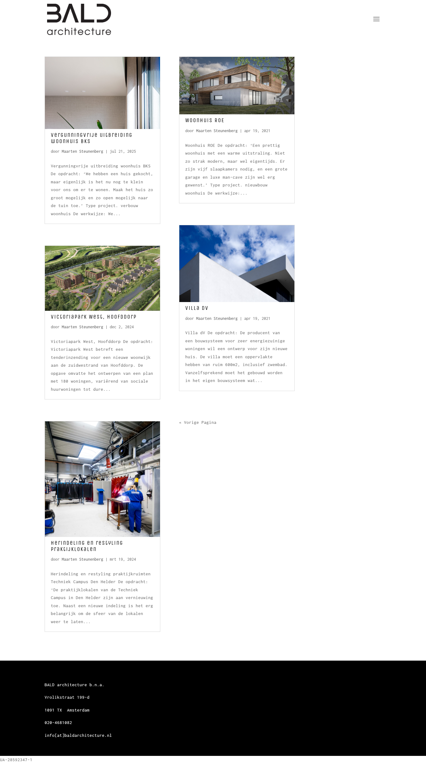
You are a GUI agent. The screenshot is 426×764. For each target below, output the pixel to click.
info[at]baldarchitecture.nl (78, 735)
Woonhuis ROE (205, 120)
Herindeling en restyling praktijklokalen (87, 546)
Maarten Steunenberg (82, 151)
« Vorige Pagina (197, 422)
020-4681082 (58, 722)
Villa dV (197, 308)
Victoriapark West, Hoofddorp (94, 316)
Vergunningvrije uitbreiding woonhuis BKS (92, 138)
